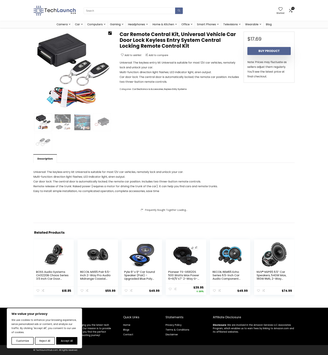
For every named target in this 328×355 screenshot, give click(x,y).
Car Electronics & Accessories (147, 89)
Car (77, 24)
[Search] (179, 11)
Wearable (251, 24)
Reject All (44, 341)
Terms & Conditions (177, 329)
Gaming (115, 24)
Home (126, 325)
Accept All (67, 341)
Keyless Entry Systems (175, 89)
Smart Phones (206, 24)
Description (45, 158)
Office (185, 24)
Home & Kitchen (163, 24)
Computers (95, 24)
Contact (128, 334)
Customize (22, 341)
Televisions (230, 24)
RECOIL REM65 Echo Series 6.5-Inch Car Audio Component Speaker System (226, 277)
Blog (269, 24)
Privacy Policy (174, 325)
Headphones (136, 24)
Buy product (269, 51)
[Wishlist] (280, 9)
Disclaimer (172, 334)
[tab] (45, 158)
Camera (62, 24)
